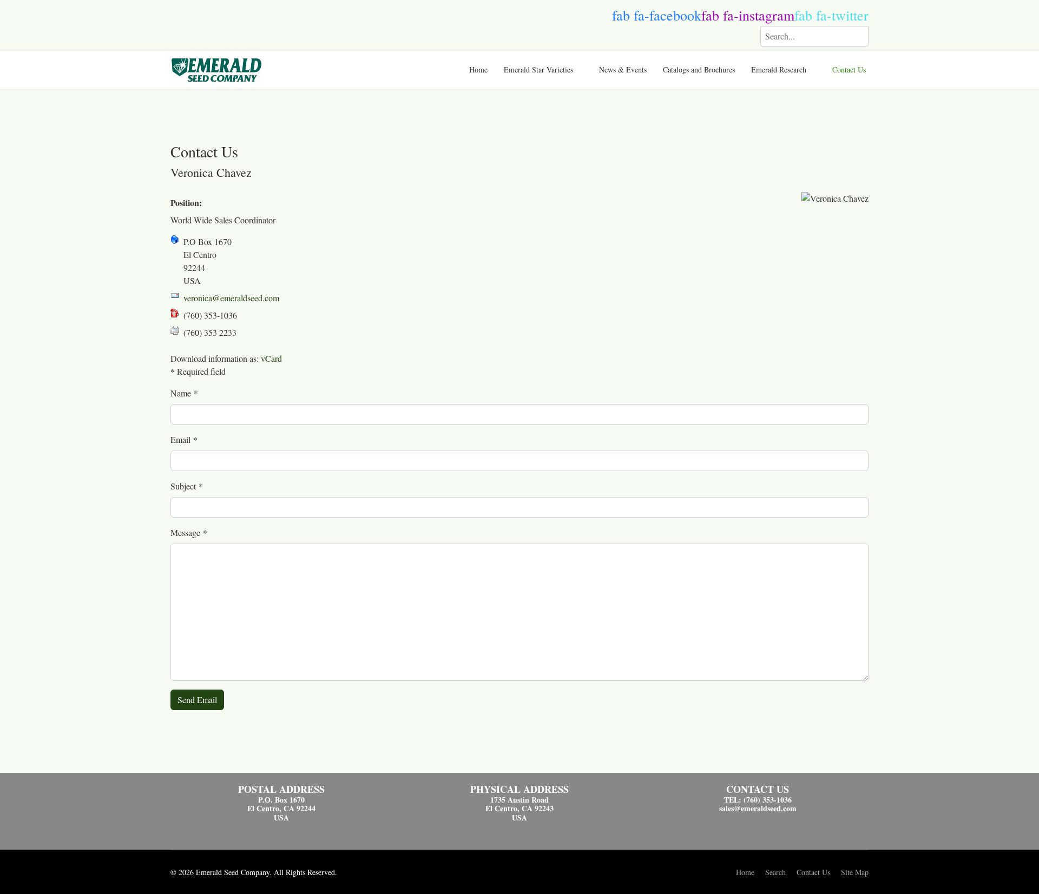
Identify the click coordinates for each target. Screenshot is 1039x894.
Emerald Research (778, 69)
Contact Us (849, 69)
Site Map (855, 872)
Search (775, 872)
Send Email (197, 699)
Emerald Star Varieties (538, 69)
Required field (198, 371)
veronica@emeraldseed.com (231, 297)
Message (188, 532)
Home (478, 69)
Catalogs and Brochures (699, 69)
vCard (271, 358)
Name (184, 393)
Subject (186, 486)
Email (184, 439)
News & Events (623, 69)
